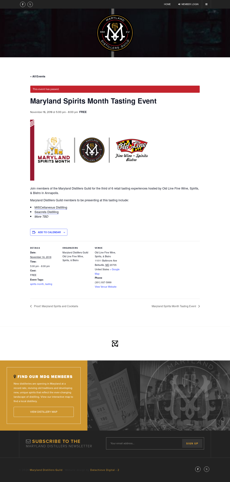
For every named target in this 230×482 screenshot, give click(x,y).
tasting (48, 284)
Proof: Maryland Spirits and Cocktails (55, 306)
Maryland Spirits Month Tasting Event (174, 306)
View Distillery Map (43, 412)
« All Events (37, 76)
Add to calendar (49, 232)
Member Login (190, 4)
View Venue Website (106, 286)
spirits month (37, 284)
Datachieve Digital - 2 (104, 470)
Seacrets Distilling (47, 212)
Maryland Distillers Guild (115, 32)
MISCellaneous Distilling (51, 207)
